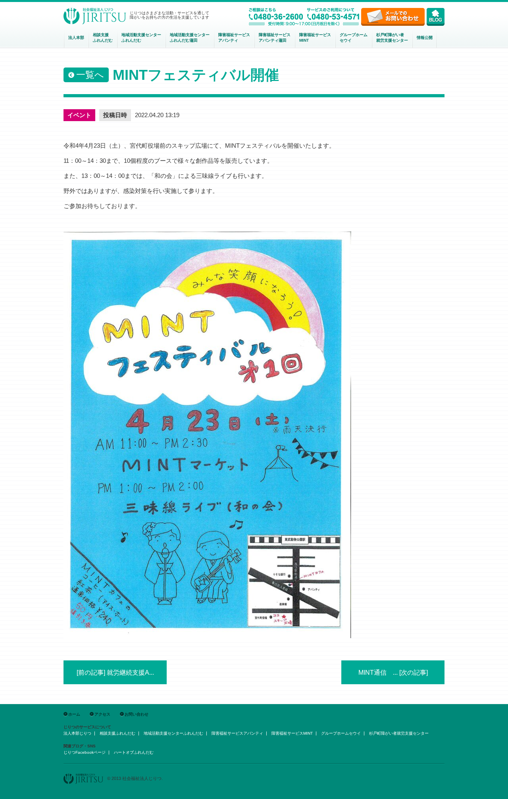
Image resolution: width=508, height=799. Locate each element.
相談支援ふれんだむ (103, 37)
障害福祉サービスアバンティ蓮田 (275, 37)
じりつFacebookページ (85, 752)
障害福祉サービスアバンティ (234, 37)
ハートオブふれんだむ (134, 752)
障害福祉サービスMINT (315, 37)
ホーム (74, 714)
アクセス (102, 714)
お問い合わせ (136, 714)
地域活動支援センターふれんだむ (141, 37)
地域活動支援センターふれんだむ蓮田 (190, 37)
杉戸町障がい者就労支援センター (392, 37)
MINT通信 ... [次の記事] (393, 672)
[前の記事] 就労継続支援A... (115, 672)
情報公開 (425, 37)
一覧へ (90, 74)
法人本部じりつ (77, 733)
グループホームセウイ (354, 37)
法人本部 (76, 37)
